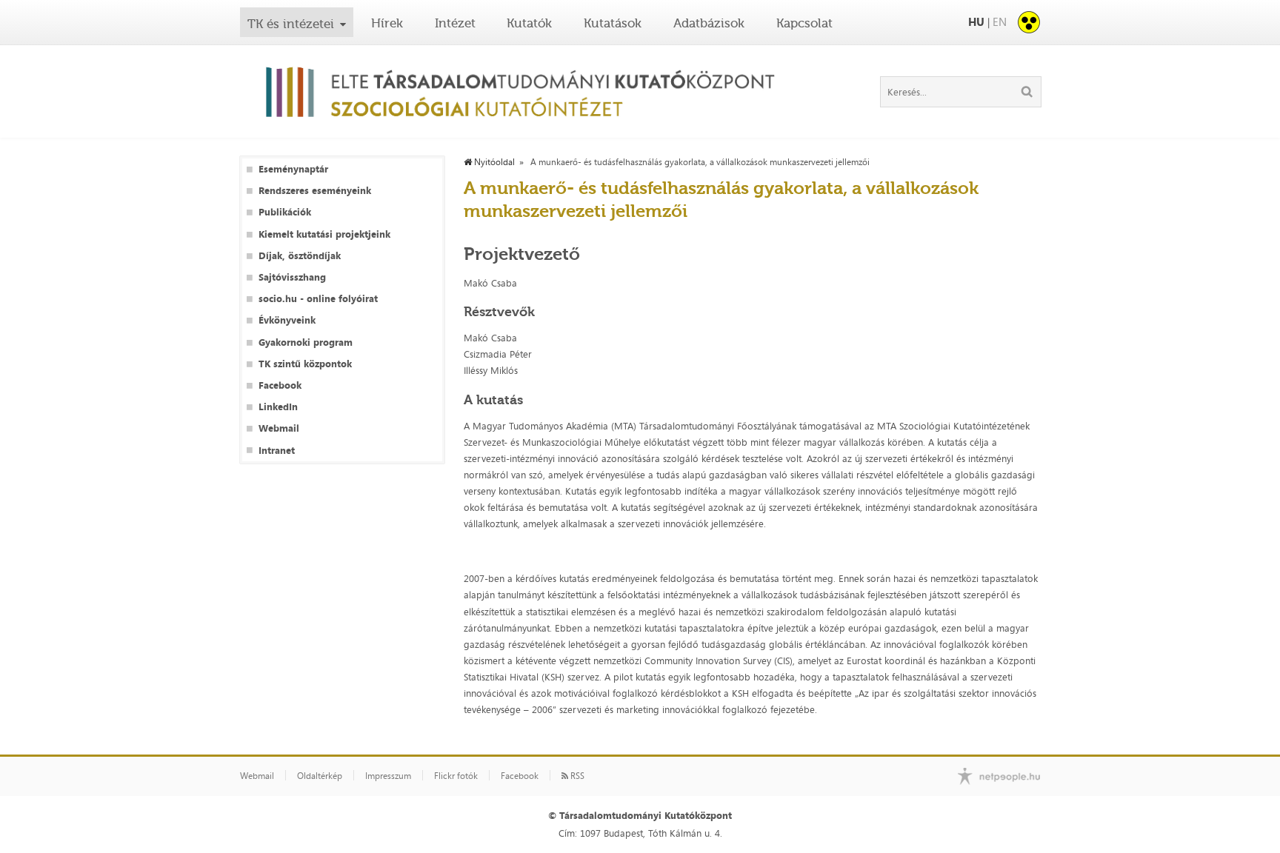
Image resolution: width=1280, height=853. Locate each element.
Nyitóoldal (493, 162)
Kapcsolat (804, 23)
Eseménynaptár (293, 169)
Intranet (277, 450)
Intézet (455, 23)
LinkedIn (278, 407)
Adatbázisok (708, 23)
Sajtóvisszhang (292, 277)
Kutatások (612, 23)
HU (976, 22)
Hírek (387, 23)
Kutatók (529, 23)
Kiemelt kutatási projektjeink (324, 234)
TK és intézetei (290, 23)
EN (1000, 22)
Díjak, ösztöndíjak (300, 256)
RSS (576, 776)
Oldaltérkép (319, 776)
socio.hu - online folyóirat (318, 299)
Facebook (280, 385)
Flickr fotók (456, 776)
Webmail (279, 428)
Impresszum (388, 776)
